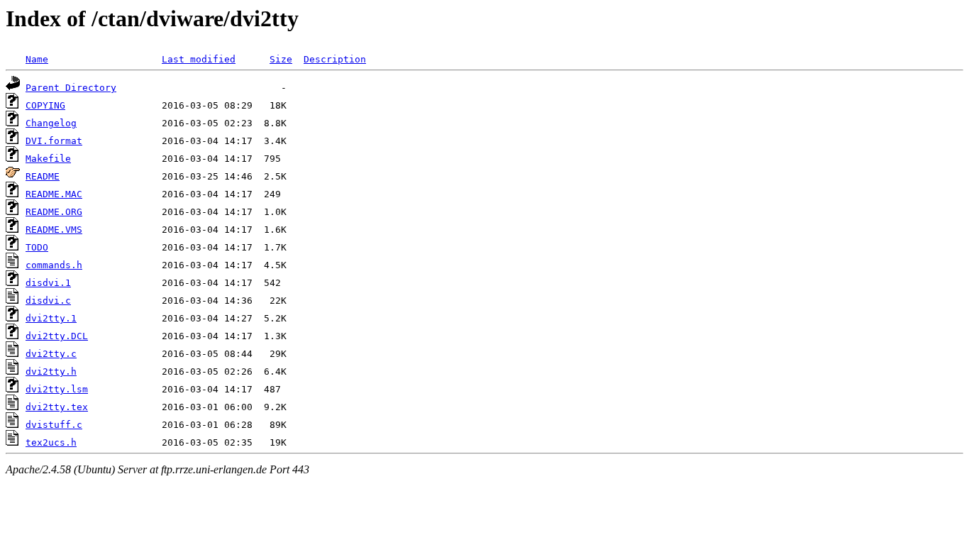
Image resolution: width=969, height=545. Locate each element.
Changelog (51, 123)
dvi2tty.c (51, 353)
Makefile (48, 158)
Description (335, 59)
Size (281, 59)
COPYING (45, 105)
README (43, 176)
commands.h (54, 265)
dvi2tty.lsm (57, 389)
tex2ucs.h (51, 442)
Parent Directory (71, 87)
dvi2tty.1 (51, 318)
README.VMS (54, 229)
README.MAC (54, 194)
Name (37, 59)
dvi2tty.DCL (57, 336)
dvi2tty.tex (57, 407)
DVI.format (54, 141)
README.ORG (54, 212)
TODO (37, 247)
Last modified (199, 59)
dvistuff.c (54, 424)
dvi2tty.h (51, 371)
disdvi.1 (48, 282)
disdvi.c (48, 300)
